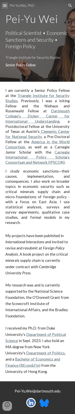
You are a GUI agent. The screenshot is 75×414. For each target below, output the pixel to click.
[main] (37, 19)
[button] (5, 5)
